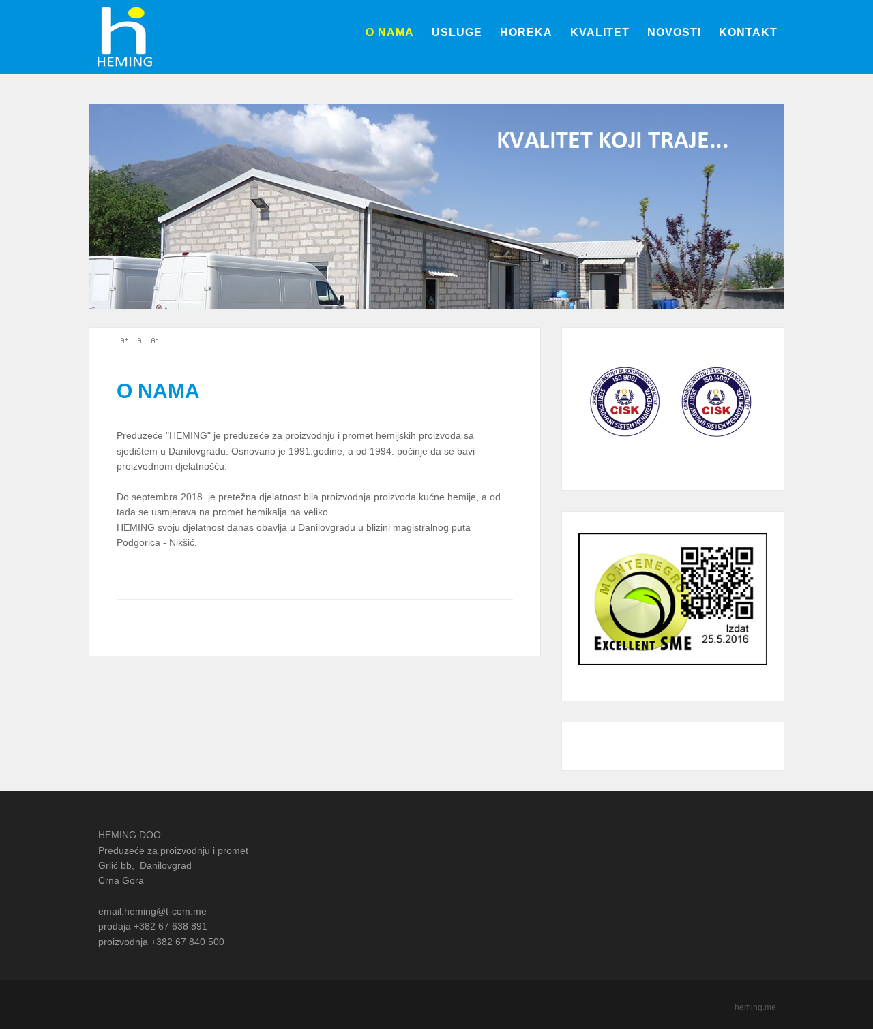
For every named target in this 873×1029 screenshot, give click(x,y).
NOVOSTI (674, 32)
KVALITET (600, 32)
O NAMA (390, 32)
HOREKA (526, 32)
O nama (158, 391)
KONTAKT (748, 32)
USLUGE (457, 32)
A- (154, 340)
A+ (124, 340)
